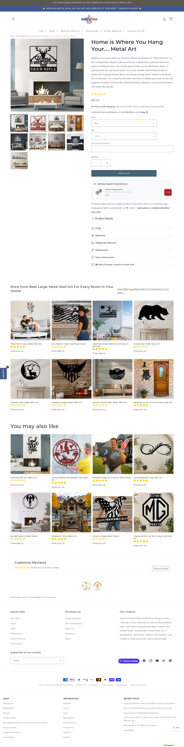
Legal (13, 629)
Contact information (138, 685)
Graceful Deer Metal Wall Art (24, 402)
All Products (8, 703)
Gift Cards (15, 619)
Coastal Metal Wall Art (12, 732)
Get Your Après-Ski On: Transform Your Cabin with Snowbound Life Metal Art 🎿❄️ (150, 719)
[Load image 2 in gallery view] (37, 123)
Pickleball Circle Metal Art (64, 536)
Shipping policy (122, 685)
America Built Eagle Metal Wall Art (110, 402)
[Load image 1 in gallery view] (19, 123)
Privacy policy (94, 685)
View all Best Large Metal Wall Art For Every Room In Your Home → (143, 291)
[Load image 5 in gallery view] (19, 142)
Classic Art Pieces (9, 728)
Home (12, 36)
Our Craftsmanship (73, 624)
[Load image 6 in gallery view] (37, 142)
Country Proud (9, 737)
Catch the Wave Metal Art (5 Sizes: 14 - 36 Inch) (111, 345)
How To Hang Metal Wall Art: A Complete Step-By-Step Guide (148, 708)
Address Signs (8, 708)
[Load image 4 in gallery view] (75, 123)
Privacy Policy (17, 644)
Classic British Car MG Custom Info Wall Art (153, 537)
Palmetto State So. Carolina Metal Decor (112, 477)
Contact (66, 737)
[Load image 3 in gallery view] (56, 123)
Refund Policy (17, 634)
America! (6, 713)
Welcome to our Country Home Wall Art (153, 402)
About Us (69, 629)
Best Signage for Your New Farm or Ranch (140, 725)
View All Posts (129, 730)
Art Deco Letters (9, 718)
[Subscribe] (60, 660)
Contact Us (70, 634)
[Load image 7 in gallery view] (56, 142)
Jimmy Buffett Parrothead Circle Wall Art (70, 478)
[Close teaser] (7, 367)
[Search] (14, 19)
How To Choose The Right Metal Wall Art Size (141, 713)
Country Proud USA (51, 685)
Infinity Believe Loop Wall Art (148, 477)
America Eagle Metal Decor (106, 536)
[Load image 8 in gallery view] (75, 142)
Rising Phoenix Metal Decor (24, 536)
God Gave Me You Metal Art (24, 477)
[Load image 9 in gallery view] (19, 160)
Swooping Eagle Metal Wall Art (67, 402)
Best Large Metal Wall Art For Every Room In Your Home (32, 36)
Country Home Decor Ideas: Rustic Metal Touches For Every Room (149, 703)
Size (93, 130)
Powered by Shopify (66, 685)
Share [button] (97, 274)
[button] (42, 31)
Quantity (94, 157)
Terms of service (108, 685)
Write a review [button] (161, 568)
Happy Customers (73, 619)
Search (13, 624)
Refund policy (81, 685)
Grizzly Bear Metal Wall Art (147, 344)
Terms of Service (18, 639)
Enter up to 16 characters (100, 143)
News (67, 639)
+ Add (168, 192)
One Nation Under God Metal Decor (69, 344)
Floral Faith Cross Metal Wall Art (26, 344)
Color (93, 117)
